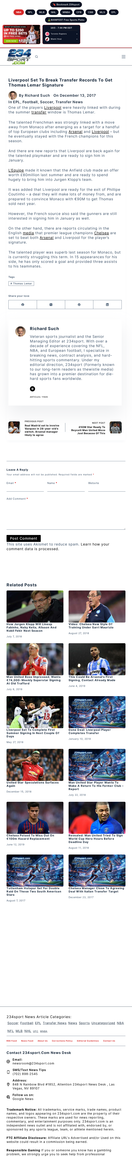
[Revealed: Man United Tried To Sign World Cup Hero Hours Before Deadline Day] (97, 818)
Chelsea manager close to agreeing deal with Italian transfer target (96, 889)
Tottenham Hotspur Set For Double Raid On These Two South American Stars (34, 891)
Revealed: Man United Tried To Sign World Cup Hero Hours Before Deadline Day (96, 839)
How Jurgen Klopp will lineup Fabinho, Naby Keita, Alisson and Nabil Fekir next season (31, 627)
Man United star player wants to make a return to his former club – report (96, 786)
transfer (38, 112)
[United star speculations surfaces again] (35, 765)
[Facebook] (23, 304)
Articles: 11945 (39, 397)
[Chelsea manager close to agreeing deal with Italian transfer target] (97, 871)
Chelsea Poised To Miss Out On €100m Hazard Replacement (30, 837)
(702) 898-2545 (25, 1074)
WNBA (66, 12)
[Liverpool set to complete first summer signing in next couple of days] (35, 712)
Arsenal (75, 131)
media (28, 233)
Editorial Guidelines (88, 1041)
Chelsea (101, 233)
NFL (30, 12)
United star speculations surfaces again (33, 784)
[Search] (36, 56)
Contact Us (109, 1041)
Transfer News (69, 102)
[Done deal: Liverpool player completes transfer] (97, 712)
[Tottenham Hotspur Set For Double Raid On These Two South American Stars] (35, 871)
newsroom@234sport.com (33, 1063)
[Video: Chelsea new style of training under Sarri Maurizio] (97, 606)
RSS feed (12, 1041)
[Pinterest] (79, 304)
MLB (42, 12)
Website (93, 483)
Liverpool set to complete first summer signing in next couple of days (33, 733)
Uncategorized (103, 1023)
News (72, 1023)
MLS (102, 12)
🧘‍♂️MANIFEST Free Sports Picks (66, 19)
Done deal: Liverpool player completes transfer (90, 731)
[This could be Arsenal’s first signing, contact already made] (97, 659)
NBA (18, 12)
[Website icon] (32, 388)
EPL (113, 12)
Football (30, 102)
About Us (43, 1041)
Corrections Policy (62, 1041)
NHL (53, 12)
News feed (27, 1041)
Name (52, 483)
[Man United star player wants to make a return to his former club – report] (97, 765)
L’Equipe (16, 170)
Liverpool (52, 107)
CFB (78, 12)
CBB (90, 12)
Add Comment (17, 498)
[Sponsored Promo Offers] (21, 34)
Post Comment (23, 538)
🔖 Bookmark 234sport (66, 4)
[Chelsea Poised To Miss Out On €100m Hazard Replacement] (35, 818)
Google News (23, 1099)
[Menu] (123, 57)
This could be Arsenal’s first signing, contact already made (92, 678)
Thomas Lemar (21, 283)
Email (11, 483)
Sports (84, 1023)
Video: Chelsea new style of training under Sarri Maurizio (91, 625)
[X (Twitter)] (51, 304)
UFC (35, 1031)
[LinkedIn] (107, 304)
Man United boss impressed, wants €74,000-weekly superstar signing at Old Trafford (33, 680)
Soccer (46, 102)
